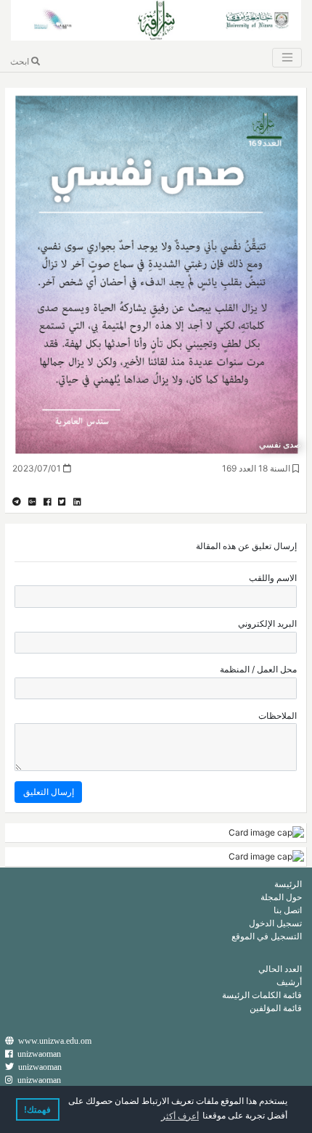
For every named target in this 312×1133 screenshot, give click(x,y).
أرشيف (289, 981)
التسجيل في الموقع (266, 936)
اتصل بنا (288, 910)
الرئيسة (288, 883)
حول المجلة (281, 896)
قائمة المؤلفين (276, 1007)
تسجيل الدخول (275, 923)
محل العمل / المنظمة (258, 669)
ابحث (20, 61)
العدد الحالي (280, 968)
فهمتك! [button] (37, 1110)
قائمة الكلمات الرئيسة (262, 994)
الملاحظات (277, 715)
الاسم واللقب (273, 577)
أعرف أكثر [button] (180, 1116)
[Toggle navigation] (286, 57)
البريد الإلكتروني (267, 623)
